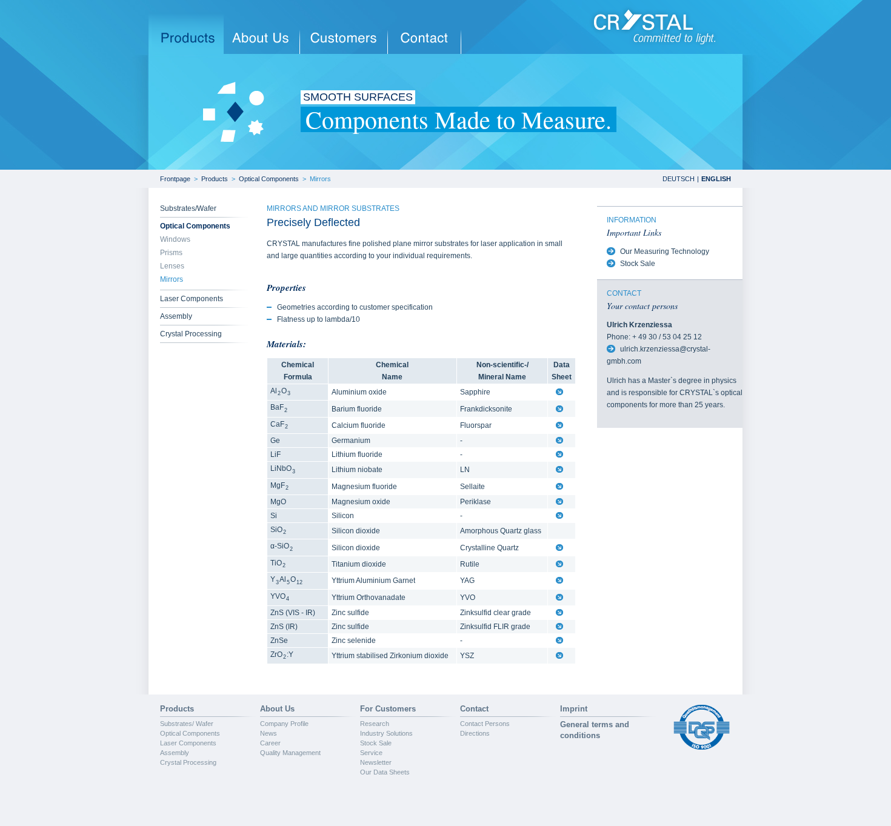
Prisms (171, 252)
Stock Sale (637, 263)
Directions (475, 733)
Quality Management (290, 752)
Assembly (176, 316)
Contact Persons (485, 723)
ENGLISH (716, 178)
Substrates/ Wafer (186, 723)
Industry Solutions (386, 733)
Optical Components (269, 178)
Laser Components (191, 299)
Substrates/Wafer (188, 208)
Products (214, 178)
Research (374, 723)
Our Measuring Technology (664, 251)
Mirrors (320, 178)
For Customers (388, 708)
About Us (277, 708)
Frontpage (175, 178)
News (268, 733)
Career (270, 743)
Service (371, 752)
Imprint (573, 708)
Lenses (172, 266)
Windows (175, 239)
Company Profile (284, 723)
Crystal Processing (191, 334)
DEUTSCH (678, 178)
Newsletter (376, 762)
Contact (474, 708)
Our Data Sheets (385, 772)
